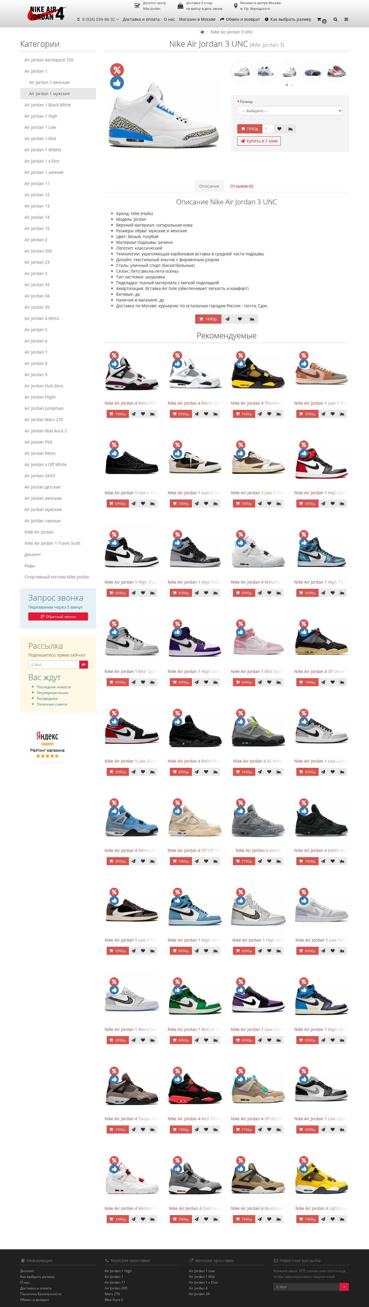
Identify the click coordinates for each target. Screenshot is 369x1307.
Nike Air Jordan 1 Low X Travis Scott (139, 940)
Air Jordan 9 (36, 374)
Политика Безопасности (40, 1293)
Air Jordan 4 (198, 1288)
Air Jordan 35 (37, 307)
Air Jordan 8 (36, 363)
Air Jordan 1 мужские (49, 93)
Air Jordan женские (43, 498)
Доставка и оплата (141, 19)
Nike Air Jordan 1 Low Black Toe (135, 761)
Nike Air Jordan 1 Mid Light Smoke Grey (142, 671)
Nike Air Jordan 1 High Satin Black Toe (330, 492)
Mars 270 (112, 1293)
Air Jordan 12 (37, 194)
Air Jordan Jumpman (44, 408)
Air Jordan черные (43, 520)
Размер (246, 101)
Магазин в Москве (197, 19)
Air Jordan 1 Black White (48, 104)
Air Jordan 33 (37, 284)
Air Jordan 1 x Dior (42, 161)
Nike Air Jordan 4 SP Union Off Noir (328, 671)
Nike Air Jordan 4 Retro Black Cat (199, 761)
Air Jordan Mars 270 (44, 419)
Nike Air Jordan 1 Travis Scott (52, 543)
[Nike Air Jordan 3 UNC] (164, 115)
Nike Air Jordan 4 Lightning (321, 1208)
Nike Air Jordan (39, 532)
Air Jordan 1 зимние (44, 172)
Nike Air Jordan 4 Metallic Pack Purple (267, 582)
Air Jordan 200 (38, 251)
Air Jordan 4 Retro (42, 318)
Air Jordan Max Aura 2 (46, 430)
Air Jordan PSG (38, 442)
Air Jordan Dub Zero (44, 385)
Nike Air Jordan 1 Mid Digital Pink (263, 671)
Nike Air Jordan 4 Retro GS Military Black (206, 403)
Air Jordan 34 (37, 296)
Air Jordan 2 (36, 239)
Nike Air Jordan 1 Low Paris (321, 940)
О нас (169, 19)
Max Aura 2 (114, 1299)
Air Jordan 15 (37, 228)
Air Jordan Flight (40, 397)
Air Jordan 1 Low (40, 127)
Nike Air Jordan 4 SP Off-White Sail (201, 850)
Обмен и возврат (242, 19)
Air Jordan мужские (43, 509)
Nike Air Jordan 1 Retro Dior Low (136, 1029)
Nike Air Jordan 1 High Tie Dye (323, 582)
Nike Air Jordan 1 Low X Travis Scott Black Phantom (153, 492)
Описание (209, 186)
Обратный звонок (60, 616)
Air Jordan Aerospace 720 (49, 60)
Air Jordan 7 (36, 352)
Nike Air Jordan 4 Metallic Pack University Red (149, 1208)
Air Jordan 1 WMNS (43, 149)
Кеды (30, 565)
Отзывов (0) (241, 186)
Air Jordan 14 (37, 217)
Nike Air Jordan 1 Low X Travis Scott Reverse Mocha (280, 492)
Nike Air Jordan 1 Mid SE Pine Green (202, 1029)
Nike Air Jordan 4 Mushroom (258, 1208)
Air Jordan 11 (37, 183)
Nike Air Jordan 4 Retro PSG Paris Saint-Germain (151, 403)
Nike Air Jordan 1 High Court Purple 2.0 (205, 671)
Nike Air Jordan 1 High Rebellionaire (202, 582)
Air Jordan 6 (36, 341)
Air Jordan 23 (37, 262)
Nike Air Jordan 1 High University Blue (204, 940)
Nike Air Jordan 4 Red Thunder (197, 1118)
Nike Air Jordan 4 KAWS (258, 850)
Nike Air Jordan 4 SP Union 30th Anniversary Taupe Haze (285, 1118)
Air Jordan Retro (40, 453)
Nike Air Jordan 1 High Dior (258, 940)
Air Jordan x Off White (46, 464)
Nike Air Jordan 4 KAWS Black (322, 850)
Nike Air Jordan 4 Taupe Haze (133, 1118)
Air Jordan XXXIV (40, 475)
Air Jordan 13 (37, 206)
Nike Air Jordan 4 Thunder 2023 (261, 403)
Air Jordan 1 (36, 71)
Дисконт (33, 554)
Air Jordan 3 (36, 273)
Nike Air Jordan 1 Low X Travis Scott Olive (207, 492)
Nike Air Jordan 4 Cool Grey (195, 1208)
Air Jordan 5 (36, 329)
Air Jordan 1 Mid (40, 138)
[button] (321, 19)
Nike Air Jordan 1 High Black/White (138, 582)
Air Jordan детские (43, 487)
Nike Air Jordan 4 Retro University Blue (142, 850)
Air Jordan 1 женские (49, 82)
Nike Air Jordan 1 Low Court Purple (264, 1029)
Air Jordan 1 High (41, 116)
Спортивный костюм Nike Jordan (57, 577)
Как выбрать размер (290, 19)
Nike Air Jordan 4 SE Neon (258, 761)
